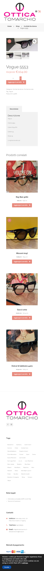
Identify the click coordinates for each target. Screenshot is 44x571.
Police (16, 470)
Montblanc (17, 467)
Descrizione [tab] (14, 109)
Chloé (16, 448)
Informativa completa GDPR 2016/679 (19, 499)
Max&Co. (19, 464)
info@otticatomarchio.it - (20, 529)
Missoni (9, 467)
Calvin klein (27, 444)
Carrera (9, 448)
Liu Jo (20, 461)
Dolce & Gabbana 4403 (22, 366)
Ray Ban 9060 (22, 197)
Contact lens (24, 448)
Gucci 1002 (22, 310)
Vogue (11, 91)
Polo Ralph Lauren (26, 470)
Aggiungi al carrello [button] (21, 205)
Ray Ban (16, 474)
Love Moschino (29, 461)
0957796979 (19, 525)
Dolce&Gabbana (11, 451)
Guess (34, 454)
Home (9, 26)
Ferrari (21, 454)
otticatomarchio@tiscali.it (16, 531)
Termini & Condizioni (14, 501)
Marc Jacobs (10, 464)
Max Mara (27, 464)
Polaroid (9, 470)
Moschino (25, 467)
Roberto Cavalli (25, 474)
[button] (34, 41)
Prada (9, 474)
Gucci (27, 454)
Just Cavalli (22, 457)
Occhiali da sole (28, 89)
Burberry (18, 444)
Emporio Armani (23, 451)
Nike (32, 467)
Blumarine (10, 444)
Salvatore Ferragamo (13, 477)
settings (25, 563)
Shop (18, 26)
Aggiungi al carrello (15, 82)
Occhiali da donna (30, 26)
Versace (30, 477)
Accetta (6, 567)
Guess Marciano (11, 457)
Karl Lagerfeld (11, 461)
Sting (23, 477)
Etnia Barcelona (11, 454)
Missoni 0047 (22, 253)
